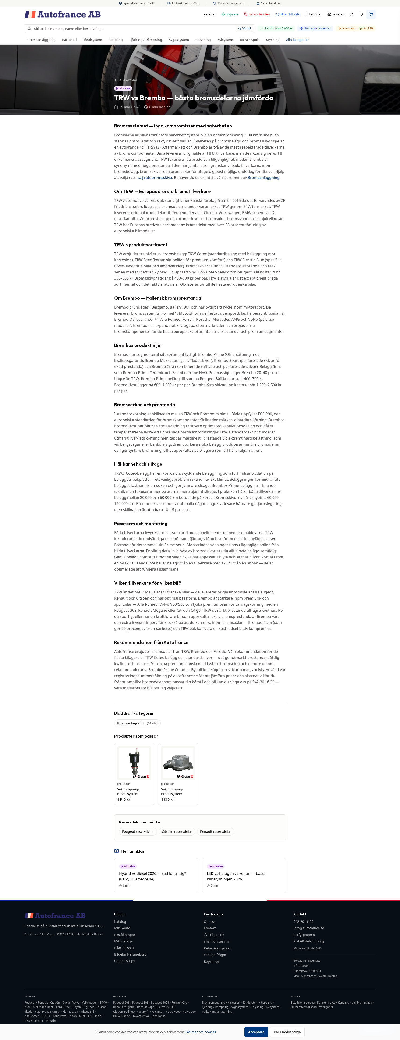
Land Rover (60, 1016)
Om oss (210, 921)
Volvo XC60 (173, 1012)
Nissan (102, 1007)
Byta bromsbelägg (303, 1002)
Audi (27, 1007)
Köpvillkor (211, 961)
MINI (82, 1016)
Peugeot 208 (121, 1002)
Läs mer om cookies (200, 1032)
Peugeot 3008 (160, 1002)
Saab (73, 1016)
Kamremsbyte (326, 1002)
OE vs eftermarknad (304, 1007)
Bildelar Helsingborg (130, 954)
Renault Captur (146, 1007)
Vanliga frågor (215, 955)
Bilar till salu (290, 14)
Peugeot (30, 1002)
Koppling (116, 39)
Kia (65, 1012)
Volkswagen (89, 1002)
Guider (316, 14)
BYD (27, 1021)
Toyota (77, 1007)
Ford (59, 1007)
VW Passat (156, 1012)
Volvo (75, 1002)
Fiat (37, 1012)
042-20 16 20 (303, 921)
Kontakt (210, 928)
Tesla (98, 1016)
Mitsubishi (87, 1012)
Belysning (203, 39)
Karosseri (69, 39)
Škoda (28, 1012)
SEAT (56, 1012)
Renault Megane (124, 1007)
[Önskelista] (361, 14)
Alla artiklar (128, 80)
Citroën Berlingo (124, 1012)
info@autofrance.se (309, 928)
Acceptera (256, 1032)
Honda (46, 1012)
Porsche (51, 1021)
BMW (103, 1002)
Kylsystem (225, 39)
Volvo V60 (189, 1012)
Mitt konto (122, 928)
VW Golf (142, 1012)
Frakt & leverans (216, 941)
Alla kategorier (297, 39)
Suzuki (46, 1016)
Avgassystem (179, 39)
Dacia (66, 1002)
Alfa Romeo (32, 1016)
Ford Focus (158, 1016)
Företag (338, 14)
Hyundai (89, 1007)
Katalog (209, 14)
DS (90, 1016)
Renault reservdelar (215, 831)
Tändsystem (92, 39)
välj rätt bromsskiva (154, 177)
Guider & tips (124, 961)
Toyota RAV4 (141, 1016)
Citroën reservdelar (177, 831)
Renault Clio (179, 1002)
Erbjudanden (259, 14)
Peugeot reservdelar (138, 831)
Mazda (73, 1012)
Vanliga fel (326, 1007)
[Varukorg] (371, 14)
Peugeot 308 (140, 1002)
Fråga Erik (216, 934)
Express (233, 14)
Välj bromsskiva (362, 1002)
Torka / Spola (250, 39)
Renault (43, 1002)
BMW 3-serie (121, 1016)
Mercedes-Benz (43, 1007)
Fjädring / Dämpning (145, 39)
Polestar (38, 1021)
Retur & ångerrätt (218, 948)
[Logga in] (352, 14)
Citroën (55, 1002)
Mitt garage (123, 941)
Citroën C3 (166, 1007)
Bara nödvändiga (287, 1032)
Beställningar (124, 934)
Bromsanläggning (41, 39)
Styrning (273, 39)
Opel (67, 1007)
